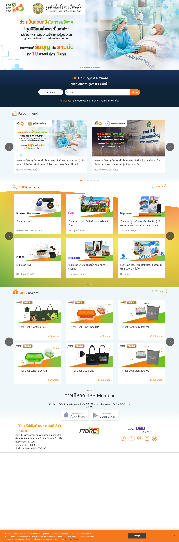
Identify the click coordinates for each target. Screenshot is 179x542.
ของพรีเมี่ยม (113, 100)
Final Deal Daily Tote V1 (135, 327)
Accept (137, 535)
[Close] (174, 535)
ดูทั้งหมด (159, 186)
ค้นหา (135, 92)
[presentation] (9, 147)
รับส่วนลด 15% (24, 265)
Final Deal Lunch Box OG (84, 327)
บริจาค (85, 100)
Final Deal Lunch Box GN (32, 371)
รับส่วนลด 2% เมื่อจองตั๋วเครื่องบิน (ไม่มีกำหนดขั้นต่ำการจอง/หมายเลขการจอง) (140, 223)
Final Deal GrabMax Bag (32, 327)
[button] (81, 180)
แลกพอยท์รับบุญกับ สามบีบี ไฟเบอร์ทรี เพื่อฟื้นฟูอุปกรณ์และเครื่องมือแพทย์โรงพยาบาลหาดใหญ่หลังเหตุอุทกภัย (127, 162)
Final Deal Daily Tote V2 (135, 371)
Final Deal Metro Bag (82, 371)
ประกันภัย (93, 100)
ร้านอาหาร (103, 100)
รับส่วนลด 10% (24, 221)
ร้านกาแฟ (77, 100)
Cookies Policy (71, 539)
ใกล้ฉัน (51, 92)
